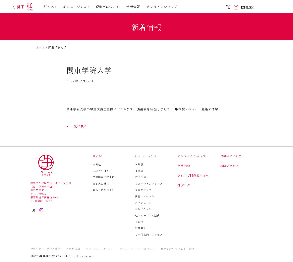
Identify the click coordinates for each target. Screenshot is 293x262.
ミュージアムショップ (148, 183)
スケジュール (143, 202)
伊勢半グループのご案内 (45, 248)
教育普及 (140, 228)
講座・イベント (144, 196)
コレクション (143, 209)
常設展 (139, 164)
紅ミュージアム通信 (147, 215)
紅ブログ (184, 185)
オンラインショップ (162, 6)
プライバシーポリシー (100, 248)
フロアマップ (143, 190)
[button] (77, 126)
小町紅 (97, 164)
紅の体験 (140, 177)
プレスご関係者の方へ (193, 175)
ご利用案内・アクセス (149, 234)
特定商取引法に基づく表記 (177, 248)
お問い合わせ (229, 166)
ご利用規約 (73, 248)
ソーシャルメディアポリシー (137, 248)
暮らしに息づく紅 (104, 190)
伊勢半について (108, 6)
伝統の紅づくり (102, 170)
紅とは (49, 6)
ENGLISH (247, 7)
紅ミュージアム (75, 6)
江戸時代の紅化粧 (104, 177)
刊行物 (139, 221)
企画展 (139, 170)
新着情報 (133, 6)
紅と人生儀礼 (101, 183)
